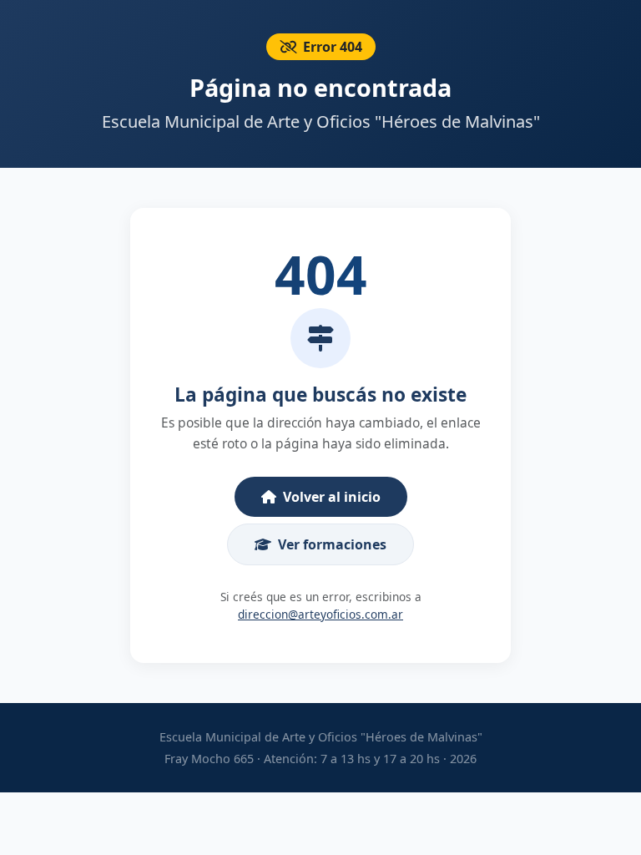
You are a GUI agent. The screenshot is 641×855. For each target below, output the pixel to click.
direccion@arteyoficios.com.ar (320, 614)
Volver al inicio (332, 497)
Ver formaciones (332, 544)
